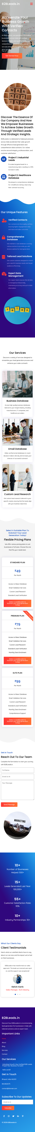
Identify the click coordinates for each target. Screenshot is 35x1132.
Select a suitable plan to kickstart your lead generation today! (17, 603)
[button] (15, 994)
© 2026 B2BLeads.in (9, 1122)
